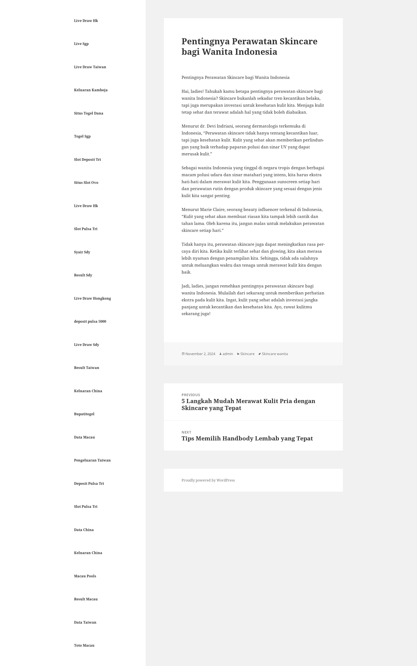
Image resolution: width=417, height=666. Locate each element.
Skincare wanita (275, 353)
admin (228, 353)
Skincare (247, 353)
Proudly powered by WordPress (208, 480)
